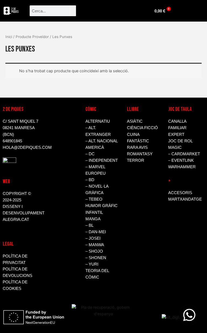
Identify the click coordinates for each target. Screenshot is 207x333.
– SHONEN (95, 258)
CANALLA (177, 121)
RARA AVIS (137, 147)
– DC (90, 154)
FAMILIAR (177, 128)
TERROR (135, 160)
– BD (89, 180)
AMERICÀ (94, 147)
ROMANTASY (140, 154)
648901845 (12, 141)
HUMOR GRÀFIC (101, 206)
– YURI (91, 264)
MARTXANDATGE (185, 199)
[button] (112, 9)
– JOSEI (93, 238)
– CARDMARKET (184, 154)
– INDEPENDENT (101, 160)
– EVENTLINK (181, 160)
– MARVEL (95, 167)
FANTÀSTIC (138, 141)
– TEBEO (93, 199)
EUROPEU (95, 173)
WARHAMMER (182, 167)
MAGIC (175, 147)
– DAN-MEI (95, 232)
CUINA (133, 134)
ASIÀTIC (135, 121)
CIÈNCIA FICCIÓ (142, 128)
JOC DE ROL (180, 141)
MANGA (93, 219)
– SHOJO (94, 251)
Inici (8, 37)
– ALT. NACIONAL (101, 141)
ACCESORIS (180, 193)
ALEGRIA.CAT (16, 219)
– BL (89, 225)
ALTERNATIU (97, 121)
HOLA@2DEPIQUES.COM (27, 147)
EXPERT (176, 134)
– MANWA (94, 245)
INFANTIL (94, 212)
